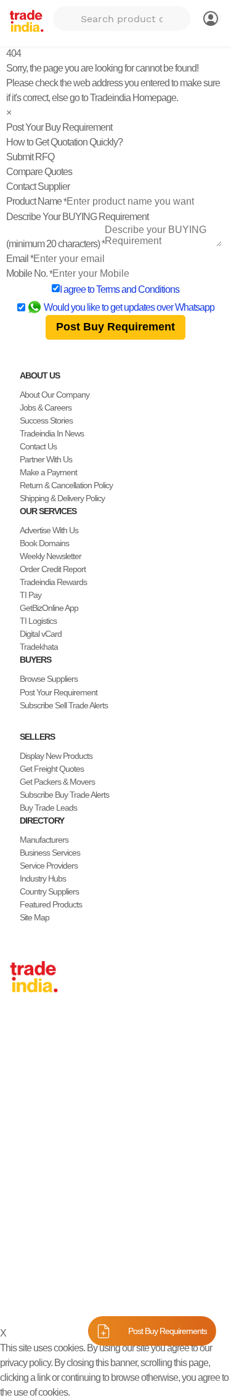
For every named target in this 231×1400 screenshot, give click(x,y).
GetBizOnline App (49, 608)
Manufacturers (44, 840)
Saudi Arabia (31, 1170)
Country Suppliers (49, 891)
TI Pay (30, 595)
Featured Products (51, 904)
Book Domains (44, 543)
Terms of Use (131, 1299)
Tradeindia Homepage (133, 97)
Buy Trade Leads (48, 808)
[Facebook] (25, 1255)
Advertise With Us (49, 530)
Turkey (21, 1118)
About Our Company (54, 394)
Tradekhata (39, 647)
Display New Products (56, 756)
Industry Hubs (43, 878)
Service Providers (49, 865)
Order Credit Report (53, 569)
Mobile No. (29, 273)
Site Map (34, 917)
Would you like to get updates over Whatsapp (129, 307)
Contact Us (38, 446)
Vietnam (24, 1092)
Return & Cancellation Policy (66, 485)
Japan (20, 1028)
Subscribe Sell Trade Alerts (64, 705)
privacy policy (25, 1362)
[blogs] (64, 1255)
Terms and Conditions (137, 289)
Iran (16, 1157)
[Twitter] (34, 1255)
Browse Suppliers (49, 679)
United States (32, 1066)
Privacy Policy (73, 1299)
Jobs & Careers (45, 407)
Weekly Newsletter (50, 556)
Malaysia (24, 1105)
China (20, 1041)
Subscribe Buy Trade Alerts (64, 795)
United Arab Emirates (45, 1131)
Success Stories (46, 420)
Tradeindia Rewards (53, 582)
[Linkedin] (44, 1255)
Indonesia (26, 1144)
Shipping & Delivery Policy (62, 498)
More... (21, 1183)
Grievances (184, 1299)
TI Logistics (38, 621)
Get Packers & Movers (57, 782)
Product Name (36, 201)
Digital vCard (41, 634)
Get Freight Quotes (52, 769)
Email (19, 258)
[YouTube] (54, 1255)
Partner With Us (46, 459)
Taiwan (21, 1053)
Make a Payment (48, 472)
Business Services (50, 853)
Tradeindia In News (52, 433)
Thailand (24, 1079)
